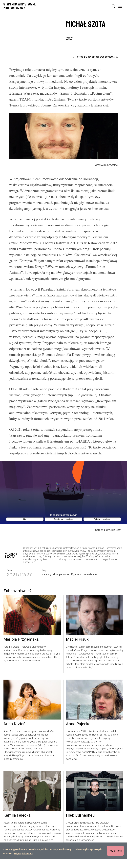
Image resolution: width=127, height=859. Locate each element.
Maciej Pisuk (77, 639)
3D (72, 574)
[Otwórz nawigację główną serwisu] (120, 6)
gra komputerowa (59, 574)
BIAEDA (83, 441)
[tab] (113, 6)
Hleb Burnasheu (80, 815)
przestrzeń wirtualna (85, 574)
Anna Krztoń (14, 724)
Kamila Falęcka (17, 815)
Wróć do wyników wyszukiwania (97, 57)
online (45, 574)
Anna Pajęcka (78, 724)
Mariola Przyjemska (21, 639)
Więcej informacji (23, 853)
